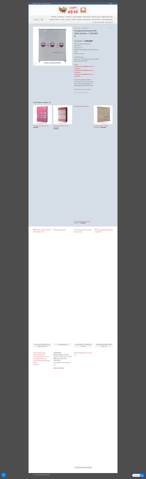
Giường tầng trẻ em (106, 16)
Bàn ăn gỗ (80, 19)
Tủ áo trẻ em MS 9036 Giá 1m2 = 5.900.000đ (61, 126)
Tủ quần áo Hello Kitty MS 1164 (40, 125)
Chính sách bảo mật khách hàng (41, 360)
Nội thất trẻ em (82, 89)
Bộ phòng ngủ (86, 16)
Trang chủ (77, 28)
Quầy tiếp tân (109, 22)
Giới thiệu (35, 364)
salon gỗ (67, 19)
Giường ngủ (61, 16)
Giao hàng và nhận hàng (39, 358)
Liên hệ (35, 362)
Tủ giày (62, 19)
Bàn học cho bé (95, 16)
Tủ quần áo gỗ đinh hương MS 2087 (82, 221)
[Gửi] (42, 19)
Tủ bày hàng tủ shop (98, 22)
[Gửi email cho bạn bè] (81, 93)
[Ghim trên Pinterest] (84, 93)
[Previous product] (112, 28)
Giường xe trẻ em (54, 19)
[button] (35, 63)
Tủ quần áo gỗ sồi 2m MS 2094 (101, 125)
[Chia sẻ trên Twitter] (78, 93)
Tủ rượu (73, 19)
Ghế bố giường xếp (107, 19)
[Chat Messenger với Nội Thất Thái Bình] (4, 475)
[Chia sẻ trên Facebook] (75, 93)
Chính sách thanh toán (39, 354)
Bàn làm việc (87, 19)
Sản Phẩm (54, 16)
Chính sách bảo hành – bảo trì (41, 356)
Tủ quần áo (68, 16)
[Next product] (109, 28)
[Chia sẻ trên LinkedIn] (86, 93)
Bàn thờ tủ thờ (96, 19)
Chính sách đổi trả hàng (39, 352)
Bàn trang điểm (77, 16)
